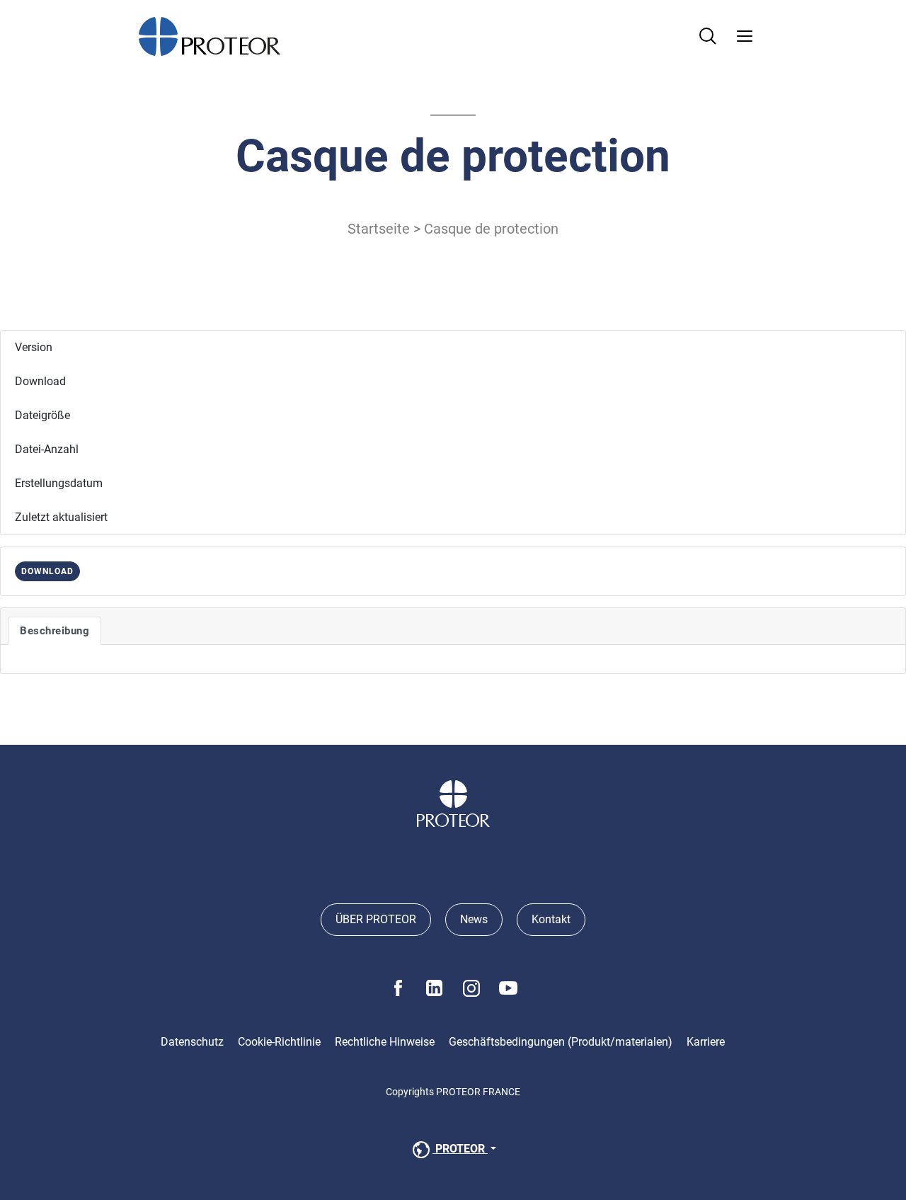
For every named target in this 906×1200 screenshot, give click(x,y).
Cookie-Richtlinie (279, 1041)
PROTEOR (460, 1148)
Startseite (379, 228)
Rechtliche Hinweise (385, 1041)
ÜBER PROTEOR (376, 919)
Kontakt (551, 919)
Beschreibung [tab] (54, 630)
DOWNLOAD (47, 571)
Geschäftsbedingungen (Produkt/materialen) (560, 1041)
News (474, 919)
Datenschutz (192, 1041)
